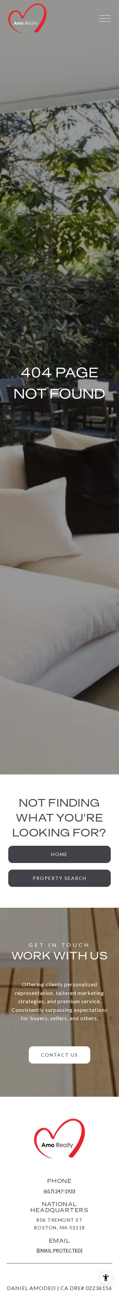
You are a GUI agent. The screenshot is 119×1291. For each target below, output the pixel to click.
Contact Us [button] (59, 1055)
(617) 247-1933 (59, 1191)
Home (59, 854)
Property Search (60, 878)
